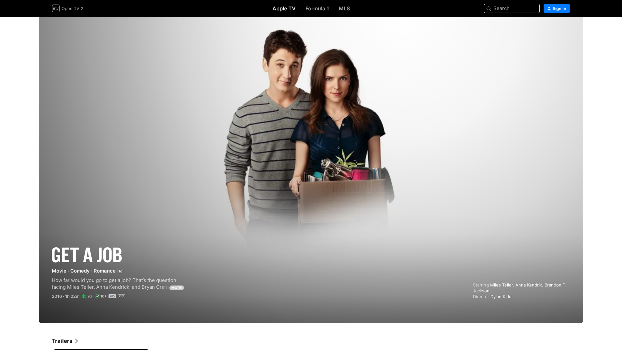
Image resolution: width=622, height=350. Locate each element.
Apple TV (284, 8)
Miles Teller (501, 284)
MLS (344, 8)
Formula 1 (317, 8)
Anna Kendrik (528, 284)
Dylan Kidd (501, 296)
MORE (176, 288)
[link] (65, 340)
